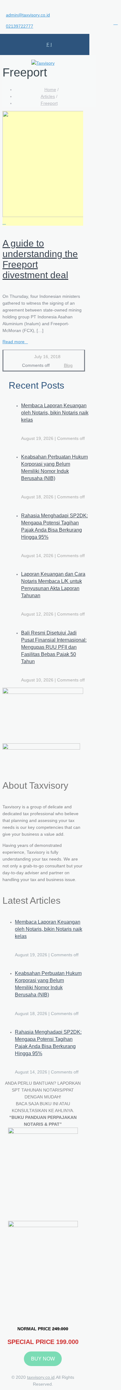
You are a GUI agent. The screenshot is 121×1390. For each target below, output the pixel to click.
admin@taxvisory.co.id (28, 14)
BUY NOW (43, 1358)
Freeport (49, 103)
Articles (48, 96)
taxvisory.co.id (41, 1377)
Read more (13, 341)
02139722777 (19, 26)
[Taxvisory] (43, 63)
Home (50, 89)
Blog (68, 365)
